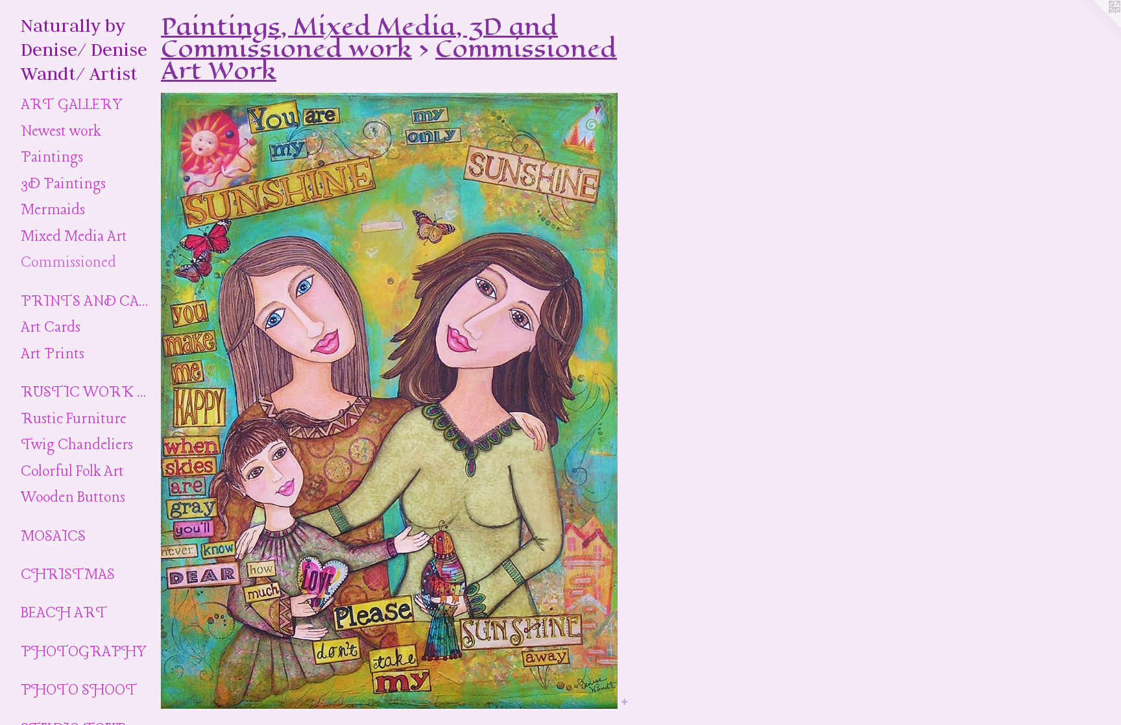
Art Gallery (72, 105)
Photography (84, 652)
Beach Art (64, 613)
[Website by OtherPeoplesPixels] (1095, 26)
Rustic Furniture (74, 419)
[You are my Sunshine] (389, 401)
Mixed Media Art (74, 237)
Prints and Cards (86, 302)
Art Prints (52, 354)
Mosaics (53, 537)
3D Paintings (63, 184)
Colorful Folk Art (72, 472)
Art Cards (50, 328)
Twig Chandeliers (77, 445)
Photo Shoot (79, 690)
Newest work (61, 131)
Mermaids (53, 210)
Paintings (52, 157)
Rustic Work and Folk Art (86, 392)
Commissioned (68, 263)
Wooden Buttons (73, 498)
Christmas (68, 575)
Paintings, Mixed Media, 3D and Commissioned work (359, 37)
